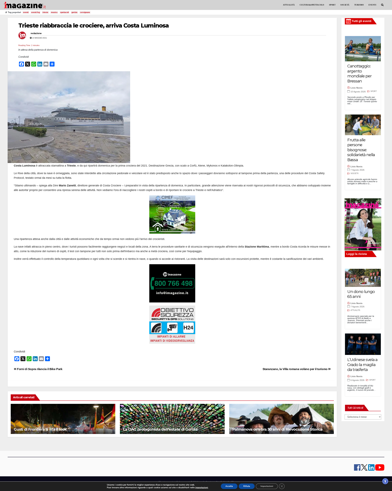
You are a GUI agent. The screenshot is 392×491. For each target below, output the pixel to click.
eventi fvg (35, 12)
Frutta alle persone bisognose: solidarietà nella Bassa (361, 149)
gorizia (74, 12)
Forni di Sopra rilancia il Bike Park (39, 369)
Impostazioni (266, 486)
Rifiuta (246, 486)
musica (54, 12)
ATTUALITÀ (289, 5)
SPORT (332, 5)
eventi (25, 12)
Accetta (229, 486)
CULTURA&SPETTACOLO (312, 5)
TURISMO (359, 5)
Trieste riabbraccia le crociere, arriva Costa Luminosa (93, 25)
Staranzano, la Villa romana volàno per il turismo (295, 369)
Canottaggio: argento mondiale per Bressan (359, 73)
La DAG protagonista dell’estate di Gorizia (160, 429)
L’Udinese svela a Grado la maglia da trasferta (362, 364)
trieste (45, 12)
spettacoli (64, 12)
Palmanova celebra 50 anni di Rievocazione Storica (277, 429)
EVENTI (372, 5)
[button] (382, 5)
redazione (36, 33)
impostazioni (201, 487)
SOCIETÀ (344, 5)
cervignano (85, 12)
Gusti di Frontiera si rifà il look (40, 429)
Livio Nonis (356, 88)
